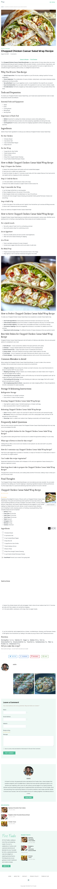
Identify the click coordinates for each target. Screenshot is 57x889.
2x (52, 528)
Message (5, 734)
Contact (24, 876)
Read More (28, 797)
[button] (52, 2)
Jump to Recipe (24, 59)
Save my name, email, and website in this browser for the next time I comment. (23, 748)
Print (45, 656)
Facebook (24, 656)
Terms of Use (45, 876)
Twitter (14, 656)
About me (6, 866)
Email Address (7, 716)
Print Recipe (33, 59)
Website (5, 723)
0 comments (13, 54)
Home (2, 6)
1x (49, 528)
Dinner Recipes (5, 48)
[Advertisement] (28, 569)
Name (4, 709)
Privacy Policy (34, 876)
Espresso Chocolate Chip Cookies (17, 808)
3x (54, 528)
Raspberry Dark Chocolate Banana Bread (19, 815)
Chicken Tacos (12, 821)
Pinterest (35, 656)
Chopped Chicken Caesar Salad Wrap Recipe (27, 50)
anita (14, 664)
